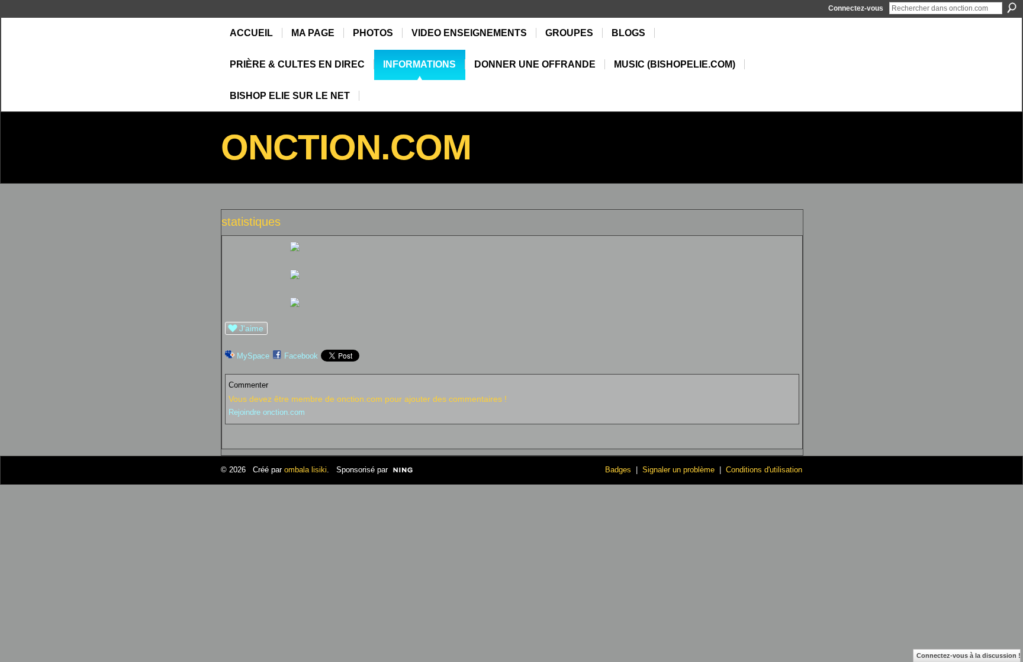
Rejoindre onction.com (267, 412)
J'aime (251, 328)
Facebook (301, 355)
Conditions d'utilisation (764, 469)
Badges (618, 469)
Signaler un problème (678, 469)
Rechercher (1011, 7)
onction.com (346, 147)
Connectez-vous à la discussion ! (968, 655)
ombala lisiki (305, 469)
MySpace (253, 355)
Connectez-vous (855, 8)
